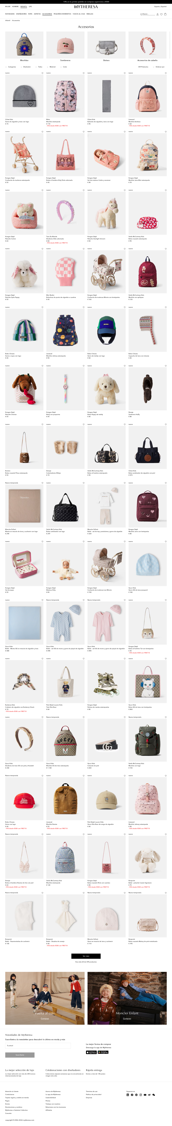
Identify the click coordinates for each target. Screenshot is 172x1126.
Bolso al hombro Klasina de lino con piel (19, 883)
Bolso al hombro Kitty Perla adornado (59, 180)
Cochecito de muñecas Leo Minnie (100, 590)
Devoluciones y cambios (13, 1107)
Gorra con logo (10, 824)
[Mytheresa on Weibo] (149, 1095)
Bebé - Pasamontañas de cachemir (17, 941)
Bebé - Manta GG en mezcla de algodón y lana (21, 648)
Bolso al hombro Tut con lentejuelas (141, 648)
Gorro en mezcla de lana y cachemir (100, 941)
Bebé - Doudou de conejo (55, 941)
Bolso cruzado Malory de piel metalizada (143, 941)
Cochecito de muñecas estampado (17, 180)
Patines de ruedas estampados (98, 707)
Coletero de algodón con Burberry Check (19, 707)
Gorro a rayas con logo (13, 356)
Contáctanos (9, 1094)
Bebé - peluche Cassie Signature (140, 883)
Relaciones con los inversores (56, 1107)
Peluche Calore (10, 239)
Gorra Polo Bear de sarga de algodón (101, 824)
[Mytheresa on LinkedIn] (127, 1095)
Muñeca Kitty (51, 590)
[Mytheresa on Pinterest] (136, 1095)
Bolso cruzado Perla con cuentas (99, 883)
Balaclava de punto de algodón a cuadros (61, 297)
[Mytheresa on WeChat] (153, 1095)
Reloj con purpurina (53, 414)
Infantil (23, 6)
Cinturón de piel (93, 766)
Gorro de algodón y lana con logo (17, 122)
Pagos (7, 1101)
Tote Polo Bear (51, 707)
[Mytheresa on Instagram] (140, 1095)
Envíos (7, 1104)
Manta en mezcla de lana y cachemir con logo (21, 531)
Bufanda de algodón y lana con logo (100, 122)
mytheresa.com (28, 1120)
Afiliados (49, 1110)
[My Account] (157, 14)
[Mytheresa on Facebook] (132, 1095)
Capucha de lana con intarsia (139, 356)
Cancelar (8, 1113)
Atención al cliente (11, 1091)
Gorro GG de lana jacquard (138, 590)
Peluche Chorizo (11, 414)
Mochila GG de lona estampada (57, 766)
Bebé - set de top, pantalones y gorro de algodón (105, 531)
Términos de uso (91, 1091)
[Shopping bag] (165, 14)
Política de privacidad (93, 1094)
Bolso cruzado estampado (138, 239)
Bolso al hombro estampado (97, 473)
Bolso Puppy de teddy (95, 414)
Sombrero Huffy (134, 414)
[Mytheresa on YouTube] (145, 1095)
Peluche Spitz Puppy (12, 297)
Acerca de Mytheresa (53, 1091)
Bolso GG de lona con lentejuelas (140, 707)
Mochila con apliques (136, 297)
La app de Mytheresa (53, 1094)
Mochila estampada (53, 122)
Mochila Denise (51, 824)
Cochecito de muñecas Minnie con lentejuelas (104, 297)
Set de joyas (9, 590)
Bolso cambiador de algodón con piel (142, 473)
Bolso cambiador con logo (55, 531)
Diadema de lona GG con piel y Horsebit (19, 766)
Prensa (48, 1101)
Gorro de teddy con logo (96, 356)
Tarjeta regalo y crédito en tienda (17, 1097)
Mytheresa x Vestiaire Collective (16, 1110)
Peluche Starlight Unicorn (96, 239)
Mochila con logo (135, 766)
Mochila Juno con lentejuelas (139, 531)
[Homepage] (86, 6)
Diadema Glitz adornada (55, 239)
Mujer (7, 6)
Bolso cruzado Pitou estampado (16, 473)
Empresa (89, 1097)
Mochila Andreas (135, 122)
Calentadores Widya (53, 473)
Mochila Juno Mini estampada (139, 180)
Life (30, 6)
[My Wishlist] (161, 14)
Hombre (15, 6)
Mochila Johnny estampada (56, 356)
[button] (141, 14)
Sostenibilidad (51, 1097)
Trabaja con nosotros (53, 1104)
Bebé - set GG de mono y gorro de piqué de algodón (65, 648)
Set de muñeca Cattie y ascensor (99, 180)
